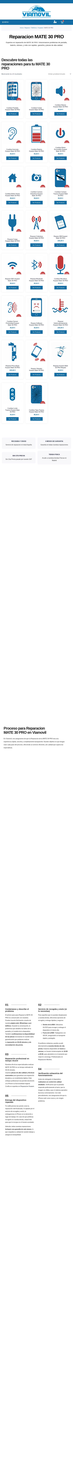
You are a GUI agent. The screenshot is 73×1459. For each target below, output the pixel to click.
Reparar (27, 28)
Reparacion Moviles (45, 1059)
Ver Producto (12, 114)
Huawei (40, 28)
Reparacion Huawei (27, 1086)
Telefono (34, 28)
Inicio (21, 28)
